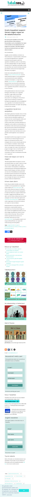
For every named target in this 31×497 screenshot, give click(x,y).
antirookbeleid (10, 483)
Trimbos (20, 226)
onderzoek (20, 483)
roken (24, 226)
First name (11, 434)
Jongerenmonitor (11, 225)
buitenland (9, 478)
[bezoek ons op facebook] (16, 349)
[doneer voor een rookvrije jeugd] (15, 243)
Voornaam (11, 373)
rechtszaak (21, 476)
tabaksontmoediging (15, 473)
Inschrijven (15, 385)
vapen (17, 225)
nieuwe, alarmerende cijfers (14, 74)
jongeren (12, 228)
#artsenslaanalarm (9, 226)
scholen (16, 226)
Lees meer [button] (9, 494)
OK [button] (24, 490)
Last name (11, 440)
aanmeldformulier (9, 219)
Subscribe (15, 446)
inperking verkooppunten (12, 481)
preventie (7, 228)
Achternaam (11, 378)
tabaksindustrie (10, 476)
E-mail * (10, 367)
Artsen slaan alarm (17, 187)
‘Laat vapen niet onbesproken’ (11, 199)
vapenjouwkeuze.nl (12, 81)
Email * (10, 429)
